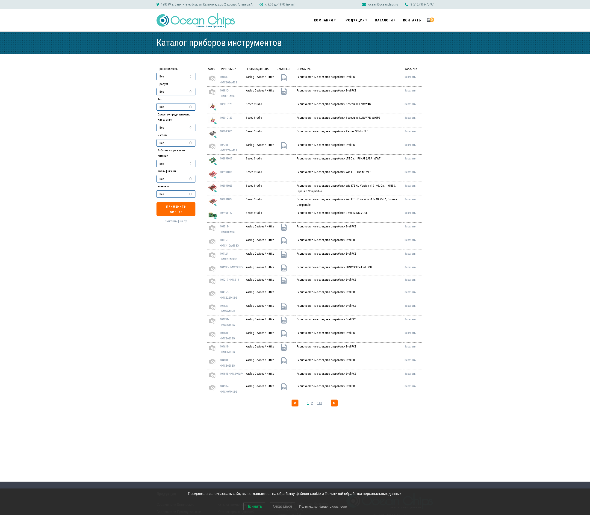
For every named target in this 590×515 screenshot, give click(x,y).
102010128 (226, 104)
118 (319, 403)
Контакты (412, 20)
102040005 (226, 131)
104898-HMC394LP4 (231, 373)
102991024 (226, 199)
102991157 (226, 213)
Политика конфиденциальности (323, 506)
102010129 (226, 117)
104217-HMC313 (229, 279)
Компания (323, 20)
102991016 (226, 172)
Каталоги (384, 20)
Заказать (410, 77)
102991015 (226, 158)
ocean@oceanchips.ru (383, 4)
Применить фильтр (176, 209)
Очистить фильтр (176, 221)
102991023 (226, 185)
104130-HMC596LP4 (231, 267)
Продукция (354, 20)
